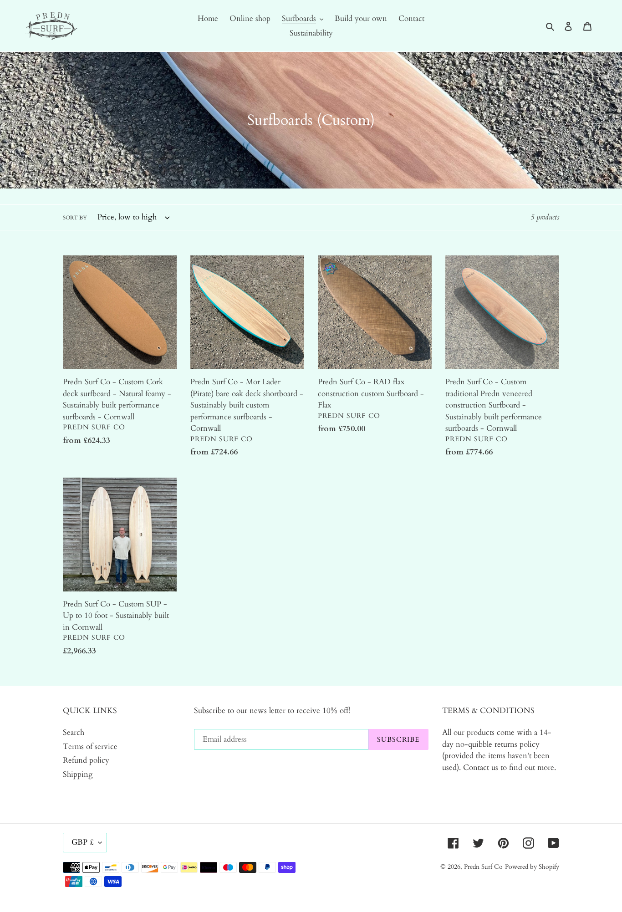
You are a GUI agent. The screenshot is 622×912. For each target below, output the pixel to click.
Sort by (75, 217)
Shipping (78, 774)
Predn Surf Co (483, 866)
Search (73, 732)
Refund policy (86, 760)
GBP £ (82, 842)
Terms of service (90, 746)
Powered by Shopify (532, 866)
